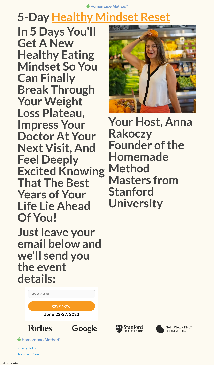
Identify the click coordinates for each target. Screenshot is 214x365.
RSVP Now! (61, 306)
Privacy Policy (27, 348)
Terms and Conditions (32, 354)
